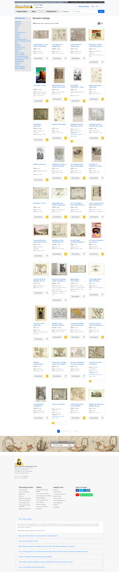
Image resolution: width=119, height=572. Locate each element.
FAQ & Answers (40, 502)
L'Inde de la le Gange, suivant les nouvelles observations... (59, 364)
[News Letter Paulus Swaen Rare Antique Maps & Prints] (59, 444)
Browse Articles (23, 489)
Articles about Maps (24, 492)
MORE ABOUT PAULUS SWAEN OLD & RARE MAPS (30, 530)
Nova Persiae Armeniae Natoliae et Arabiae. (78, 242)
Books (16, 51)
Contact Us (39, 508)
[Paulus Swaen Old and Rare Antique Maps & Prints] (24, 6)
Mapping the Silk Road (24, 508)
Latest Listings (74, 2)
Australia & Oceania (20, 32)
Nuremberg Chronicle (20, 39)
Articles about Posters (24, 500)
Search (101, 11)
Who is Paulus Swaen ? (26, 519)
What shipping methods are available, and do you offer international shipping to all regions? (47, 546)
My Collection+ (100, 2)
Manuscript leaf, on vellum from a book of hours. (58, 87)
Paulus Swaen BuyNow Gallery (42, 490)
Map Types (18, 46)
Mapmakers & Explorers (25, 498)
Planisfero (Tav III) (40, 203)
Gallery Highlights (40, 498)
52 (75, 431)
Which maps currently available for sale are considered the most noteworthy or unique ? (46, 562)
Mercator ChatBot (41, 504)
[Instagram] (88, 490)
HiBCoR (55, 505)
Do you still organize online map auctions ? (32, 567)
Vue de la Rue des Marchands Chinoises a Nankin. (41, 242)
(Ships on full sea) (39, 164)
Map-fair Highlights (20, 68)
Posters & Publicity (20, 54)
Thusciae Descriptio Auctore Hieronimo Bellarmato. (77, 325)
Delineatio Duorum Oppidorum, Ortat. (77, 125)
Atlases (17, 35)
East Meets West (19, 61)
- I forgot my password (59, 494)
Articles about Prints (24, 502)
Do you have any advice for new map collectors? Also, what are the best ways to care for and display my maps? (53, 551)
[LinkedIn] (85, 490)
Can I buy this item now (42, 493)
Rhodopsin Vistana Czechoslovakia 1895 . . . (96, 46)
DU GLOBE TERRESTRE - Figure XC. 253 (77, 87)
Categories (18, 21)
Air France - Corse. (40, 85)
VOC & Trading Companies (22, 58)
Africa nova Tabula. (58, 404)
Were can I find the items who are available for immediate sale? (38, 536)
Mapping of (22, 494)
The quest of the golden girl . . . (39, 324)
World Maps (18, 23)
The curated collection (42, 500)
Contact (80, 2)
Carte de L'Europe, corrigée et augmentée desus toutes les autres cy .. (96, 365)
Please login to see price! (77, 134)
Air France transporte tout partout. (96, 241)
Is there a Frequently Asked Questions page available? (35, 556)
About (85, 2)
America (17, 25)
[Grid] (99, 23)
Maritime (17, 44)
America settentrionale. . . (39, 363)
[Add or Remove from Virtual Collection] (47, 58)
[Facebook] (77, 490)
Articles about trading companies (24, 505)
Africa (16, 30)
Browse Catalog (84, 6)
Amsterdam (57, 507)
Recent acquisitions (20, 66)
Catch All (17, 64)
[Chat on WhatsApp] (86, 494)
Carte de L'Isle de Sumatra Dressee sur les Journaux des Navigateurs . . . (96, 326)
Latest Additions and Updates (44, 495)
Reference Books (19, 59)
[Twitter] (81, 490)
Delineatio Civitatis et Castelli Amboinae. (59, 165)
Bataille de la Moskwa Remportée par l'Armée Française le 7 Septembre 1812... (96, 406)
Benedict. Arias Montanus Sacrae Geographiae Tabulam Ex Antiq (58, 326)
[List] (102, 23)
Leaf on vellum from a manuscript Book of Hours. (96, 204)
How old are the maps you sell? (28, 541)
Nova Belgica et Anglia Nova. (57, 45)
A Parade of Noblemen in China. (95, 165)
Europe (17, 27)
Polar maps (18, 34)
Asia (16, 29)
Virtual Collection (58, 502)
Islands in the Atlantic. (59, 124)
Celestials (17, 37)
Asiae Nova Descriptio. (37, 125)
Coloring (21, 496)
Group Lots (18, 63)
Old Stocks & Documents (21, 56)
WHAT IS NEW (57, 496)
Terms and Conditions (42, 506)
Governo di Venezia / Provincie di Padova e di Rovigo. (78, 364)
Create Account (92, 2)
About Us (56, 489)
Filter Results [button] (20, 18)
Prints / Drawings (19, 53)
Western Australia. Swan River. (95, 86)
